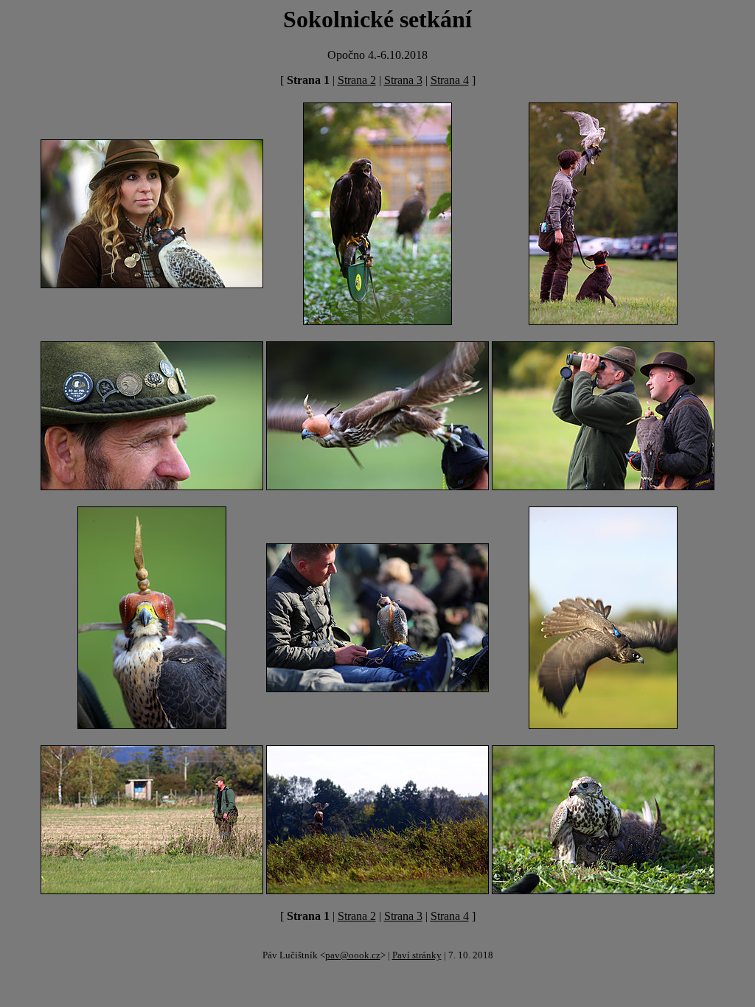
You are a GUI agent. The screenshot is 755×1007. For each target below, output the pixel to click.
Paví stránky (417, 955)
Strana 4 (450, 80)
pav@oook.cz (352, 955)
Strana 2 (357, 80)
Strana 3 (403, 80)
